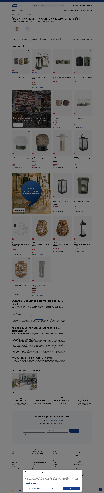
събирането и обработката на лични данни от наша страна (54, 482)
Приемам (71, 488)
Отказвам (53, 488)
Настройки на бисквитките (34, 488)
